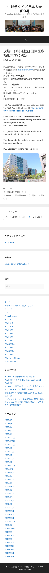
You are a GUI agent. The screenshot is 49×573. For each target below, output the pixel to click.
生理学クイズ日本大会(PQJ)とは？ (20, 305)
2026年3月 (9, 430)
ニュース (10, 188)
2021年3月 (9, 514)
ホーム (7, 302)
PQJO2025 (9, 351)
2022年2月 (9, 507)
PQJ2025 (9, 347)
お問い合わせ (10, 361)
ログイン (28, 217)
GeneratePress (24, 569)
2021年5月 (9, 511)
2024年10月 (10, 469)
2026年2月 (9, 434)
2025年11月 (10, 441)
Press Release (11, 316)
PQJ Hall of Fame (13, 358)
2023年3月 (9, 490)
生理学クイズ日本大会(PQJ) (24, 9)
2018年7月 (9, 556)
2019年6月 (9, 539)
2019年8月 (9, 535)
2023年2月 (9, 493)
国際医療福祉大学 (25, 70)
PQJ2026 (9, 354)
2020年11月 (10, 521)
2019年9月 (9, 532)
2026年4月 (9, 427)
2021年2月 (9, 518)
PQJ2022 (9, 333)
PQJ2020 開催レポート (16, 192)
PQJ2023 (9, 337)
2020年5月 (9, 525)
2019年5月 (9, 542)
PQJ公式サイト (11, 242)
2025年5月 (9, 455)
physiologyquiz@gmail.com (17, 264)
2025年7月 (9, 451)
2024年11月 (10, 465)
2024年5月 (9, 472)
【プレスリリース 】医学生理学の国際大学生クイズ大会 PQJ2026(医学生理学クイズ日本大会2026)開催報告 (24, 402)
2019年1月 (9, 546)
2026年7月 (9, 420)
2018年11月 (10, 549)
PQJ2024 (9, 340)
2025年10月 (10, 444)
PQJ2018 (9, 323)
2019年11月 (10, 528)
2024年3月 (9, 479)
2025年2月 (9, 462)
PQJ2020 (9, 330)
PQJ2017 (9, 319)
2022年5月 (9, 500)
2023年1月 (9, 497)
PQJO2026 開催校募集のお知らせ (20, 376)
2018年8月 (9, 553)
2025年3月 (9, 458)
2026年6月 (9, 423)
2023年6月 (9, 486)
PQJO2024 (10, 344)
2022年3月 (9, 504)
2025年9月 (9, 448)
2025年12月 (10, 437)
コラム (7, 312)
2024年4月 (9, 476)
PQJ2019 (9, 326)
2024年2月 (9, 483)
